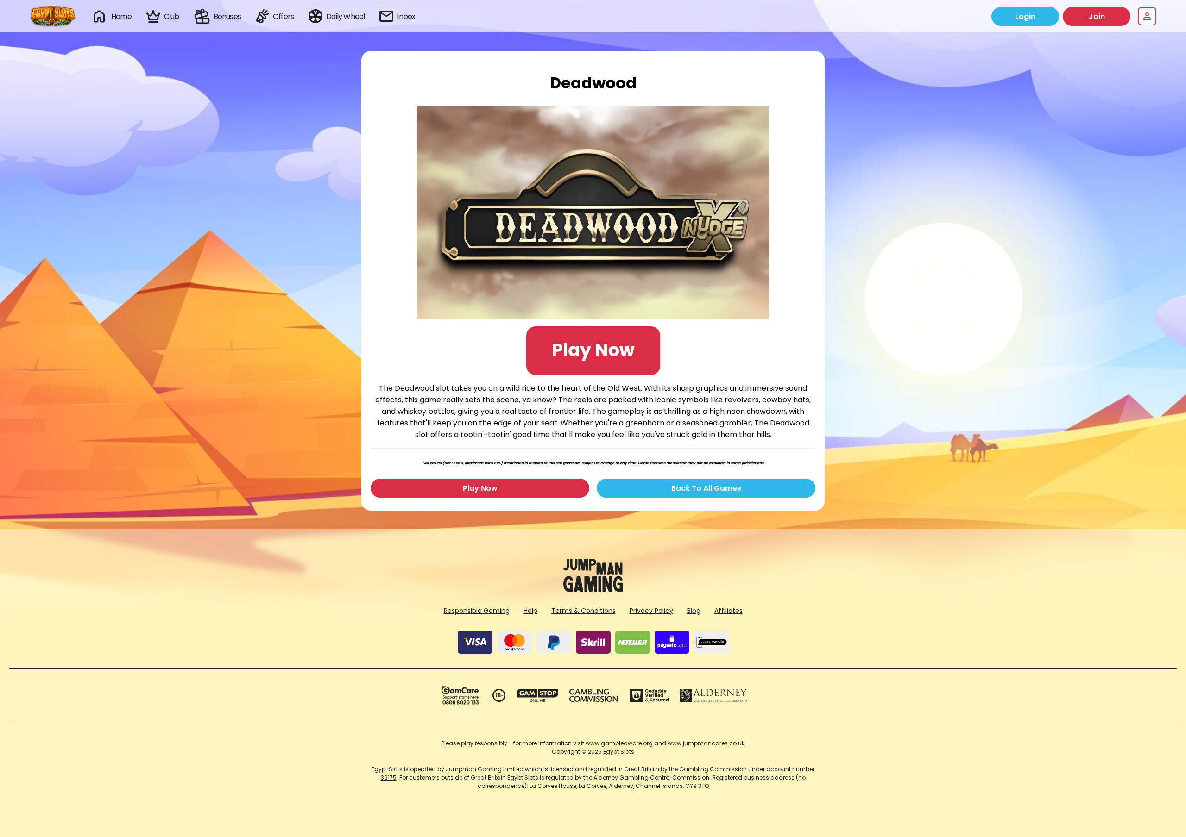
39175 (389, 777)
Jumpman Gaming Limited (485, 769)
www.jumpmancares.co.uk (706, 743)
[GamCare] (460, 695)
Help (530, 610)
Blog (693, 610)
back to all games (706, 488)
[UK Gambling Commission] (593, 695)
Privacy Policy (651, 610)
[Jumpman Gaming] (593, 589)
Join (1097, 16)
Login (1025, 16)
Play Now (480, 488)
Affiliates (728, 610)
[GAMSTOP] (537, 695)
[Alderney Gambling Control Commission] (713, 695)
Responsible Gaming (477, 610)
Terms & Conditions (583, 610)
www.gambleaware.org (619, 743)
